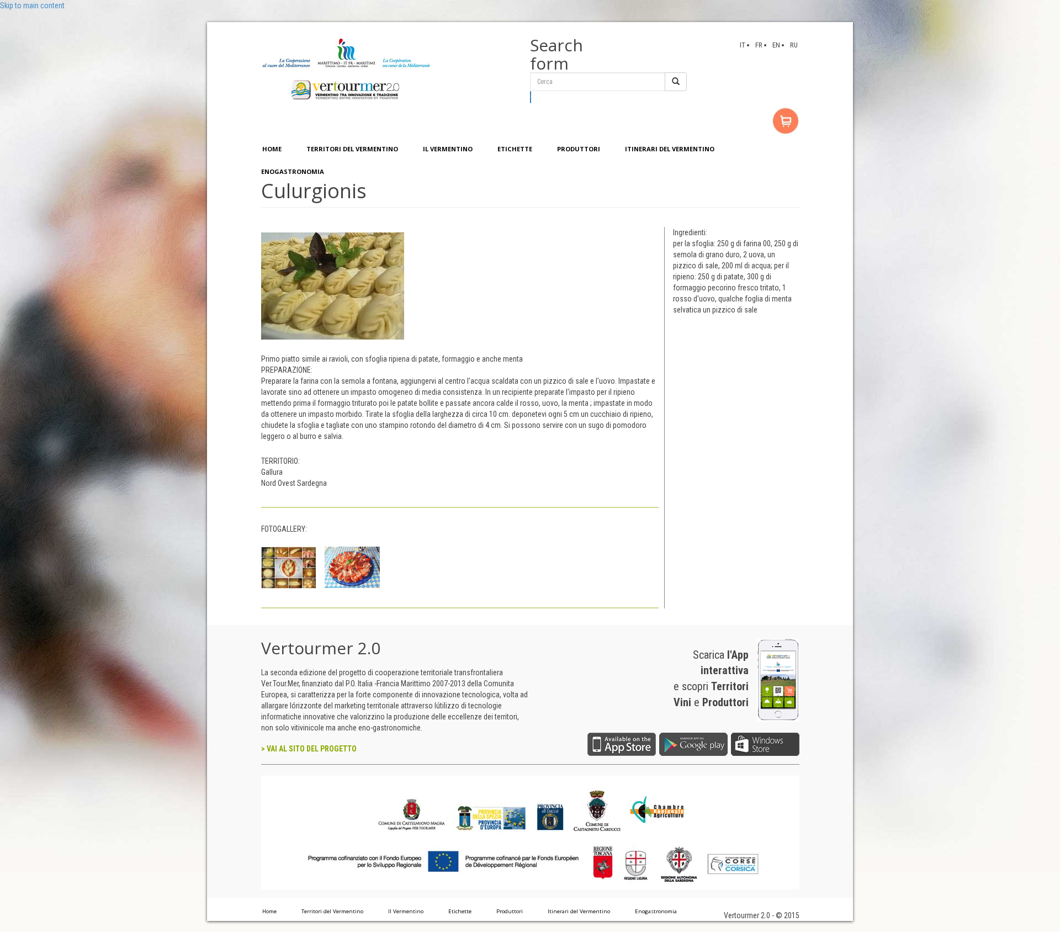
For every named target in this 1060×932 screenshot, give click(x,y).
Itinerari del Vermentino (579, 911)
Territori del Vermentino (332, 911)
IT (742, 45)
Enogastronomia (656, 911)
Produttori (509, 911)
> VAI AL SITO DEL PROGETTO (309, 748)
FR (758, 45)
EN (776, 45)
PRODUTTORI (578, 149)
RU (794, 45)
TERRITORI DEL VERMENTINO (352, 149)
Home (269, 911)
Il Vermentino (405, 911)
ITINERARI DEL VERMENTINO (669, 149)
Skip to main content (32, 5)
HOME (272, 149)
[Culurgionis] (332, 285)
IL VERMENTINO (448, 149)
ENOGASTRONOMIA (292, 171)
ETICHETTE (514, 149)
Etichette (459, 911)
